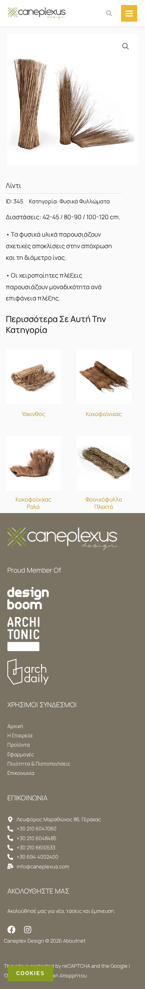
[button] (109, 14)
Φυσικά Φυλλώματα (85, 201)
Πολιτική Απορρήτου (63, 975)
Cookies (30, 973)
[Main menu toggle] (129, 13)
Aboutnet (74, 940)
